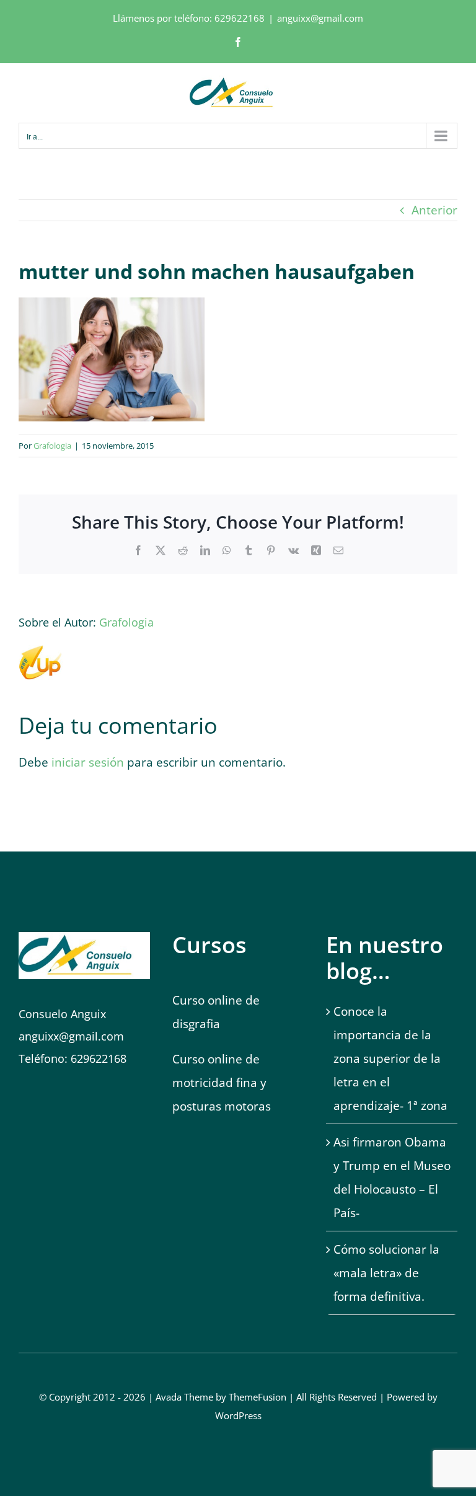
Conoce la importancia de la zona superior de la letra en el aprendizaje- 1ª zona (390, 1058)
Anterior (434, 210)
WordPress (238, 1415)
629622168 (239, 18)
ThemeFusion (257, 1397)
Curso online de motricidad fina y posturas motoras (223, 1082)
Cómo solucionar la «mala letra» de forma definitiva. (386, 1273)
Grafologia (52, 445)
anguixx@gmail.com (320, 18)
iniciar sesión (89, 762)
